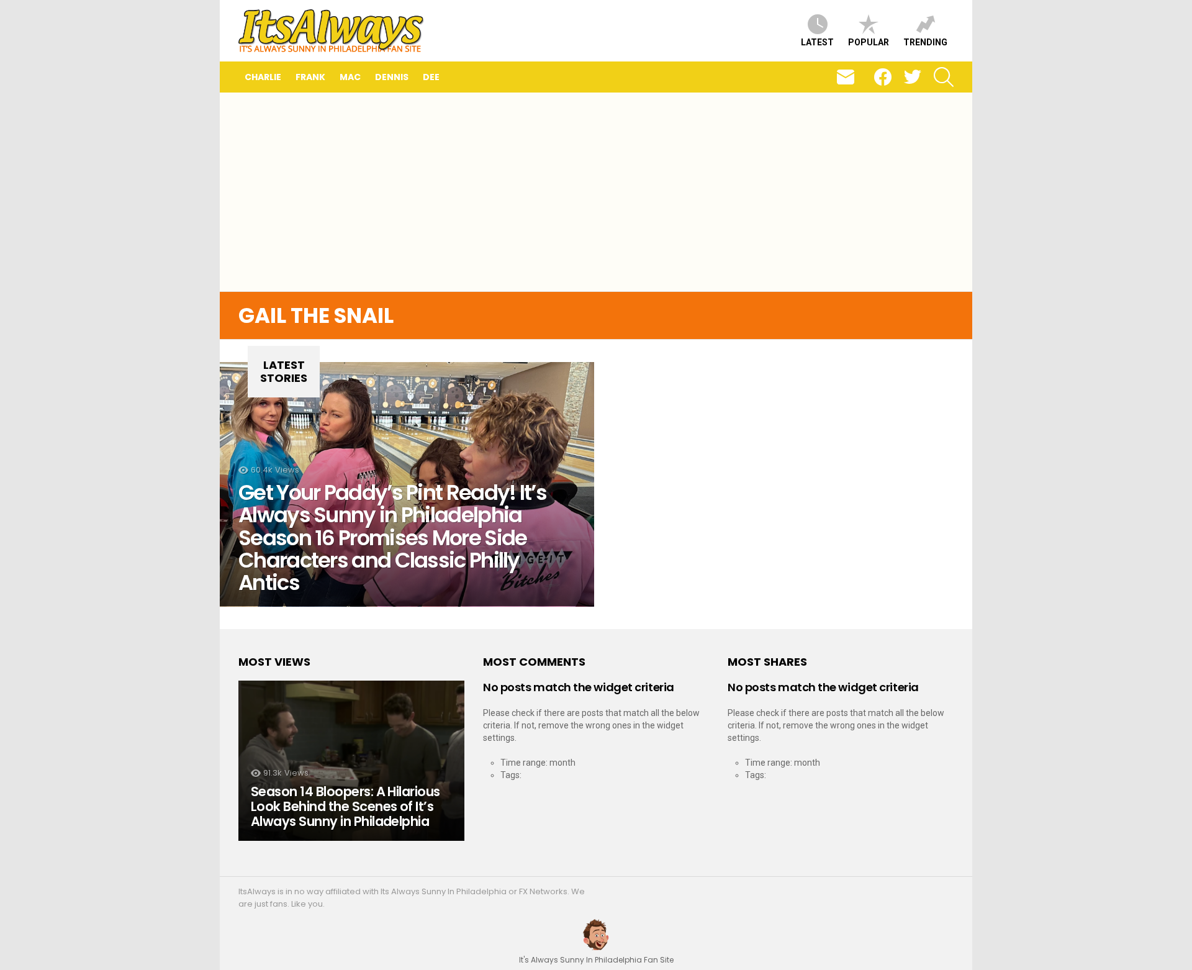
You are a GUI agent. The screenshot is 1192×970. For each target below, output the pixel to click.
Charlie (263, 77)
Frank (310, 77)
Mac (350, 77)
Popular (868, 42)
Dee (431, 77)
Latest (817, 42)
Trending (925, 42)
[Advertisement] (596, 192)
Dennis (392, 77)
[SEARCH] (944, 77)
